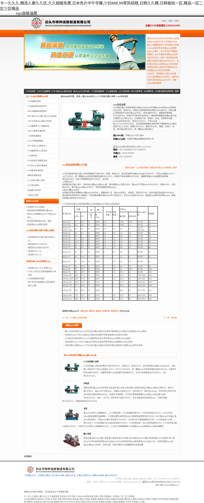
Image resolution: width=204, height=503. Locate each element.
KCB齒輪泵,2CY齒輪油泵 (38, 126)
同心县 (50, 502)
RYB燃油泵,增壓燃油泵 (37, 161)
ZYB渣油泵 (31, 91)
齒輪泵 (98, 311)
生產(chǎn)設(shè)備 (93, 31)
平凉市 (128, 502)
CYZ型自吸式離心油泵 (71, 204)
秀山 (89, 502)
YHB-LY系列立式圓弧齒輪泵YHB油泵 (42, 273)
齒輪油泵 (84, 311)
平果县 (154, 499)
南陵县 (114, 499)
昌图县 (100, 499)
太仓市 (70, 502)
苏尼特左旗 (162, 499)
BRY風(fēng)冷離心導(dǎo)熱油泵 (42, 116)
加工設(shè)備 (58, 475)
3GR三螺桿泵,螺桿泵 (36, 131)
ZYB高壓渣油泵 (34, 101)
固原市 (30, 502)
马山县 (27, 499)
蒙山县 (75, 499)
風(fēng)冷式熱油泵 (81, 91)
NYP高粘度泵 (33, 185)
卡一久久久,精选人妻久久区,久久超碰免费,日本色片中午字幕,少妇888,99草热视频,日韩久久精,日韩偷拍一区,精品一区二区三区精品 (79, 496)
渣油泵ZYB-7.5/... (35, 251)
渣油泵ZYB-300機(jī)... (36, 207)
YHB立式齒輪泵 (43, 91)
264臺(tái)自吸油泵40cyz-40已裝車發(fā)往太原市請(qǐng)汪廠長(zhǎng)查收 (98, 338)
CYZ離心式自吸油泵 (78, 318)
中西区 (83, 502)
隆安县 (127, 499)
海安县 (40, 499)
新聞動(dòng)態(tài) (125, 31)
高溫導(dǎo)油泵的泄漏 (37, 224)
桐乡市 (63, 502)
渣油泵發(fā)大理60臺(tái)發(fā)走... (41, 239)
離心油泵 (87, 434)
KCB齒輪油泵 (111, 91)
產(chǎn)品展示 (49, 31)
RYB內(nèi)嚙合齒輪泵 (37, 165)
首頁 (164, 21)
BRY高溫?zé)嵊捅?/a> (37, 146)
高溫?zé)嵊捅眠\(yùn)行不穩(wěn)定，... (41, 216)
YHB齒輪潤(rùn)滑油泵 (37, 151)
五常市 (76, 502)
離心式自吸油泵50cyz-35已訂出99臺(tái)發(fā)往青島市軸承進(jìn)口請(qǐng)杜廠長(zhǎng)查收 (105, 331)
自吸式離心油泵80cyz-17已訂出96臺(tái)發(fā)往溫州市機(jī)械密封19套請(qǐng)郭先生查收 (104, 345)
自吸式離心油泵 (80, 174)
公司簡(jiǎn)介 (30, 475)
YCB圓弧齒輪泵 (98, 91)
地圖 (176, 21)
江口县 (141, 502)
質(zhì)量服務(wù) (109, 31)
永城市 (107, 499)
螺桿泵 (92, 311)
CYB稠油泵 (32, 156)
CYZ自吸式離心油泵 (106, 96)
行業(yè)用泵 (33, 195)
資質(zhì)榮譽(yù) (63, 31)
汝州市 (95, 502)
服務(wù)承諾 (98, 475)
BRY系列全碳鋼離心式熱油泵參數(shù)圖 (41, 284)
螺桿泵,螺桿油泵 (34, 175)
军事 (59, 499)
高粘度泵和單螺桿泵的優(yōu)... (40, 210)
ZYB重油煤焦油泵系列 (37, 106)
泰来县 (120, 499)
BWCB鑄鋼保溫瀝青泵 (37, 111)
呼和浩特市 (67, 499)
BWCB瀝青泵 (136, 91)
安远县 (36, 502)
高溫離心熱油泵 (34, 190)
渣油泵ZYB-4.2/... (35, 255)
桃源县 (101, 502)
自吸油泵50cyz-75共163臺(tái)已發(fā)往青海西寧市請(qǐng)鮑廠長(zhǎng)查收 (99, 342)
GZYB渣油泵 (124, 91)
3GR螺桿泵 (148, 91)
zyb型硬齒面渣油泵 (36, 278)
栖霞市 (33, 499)
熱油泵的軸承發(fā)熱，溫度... (40, 221)
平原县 (87, 499)
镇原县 (56, 502)
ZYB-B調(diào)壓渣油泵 (62, 91)
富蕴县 (121, 502)
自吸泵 (174, 318)
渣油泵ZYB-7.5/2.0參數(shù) (40, 268)
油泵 (85, 409)
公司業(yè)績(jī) (77, 31)
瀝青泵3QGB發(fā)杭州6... (39, 248)
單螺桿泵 (106, 311)
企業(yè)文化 (70, 475)
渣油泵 (175, 58)
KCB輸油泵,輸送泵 (36, 170)
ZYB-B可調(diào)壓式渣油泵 (40, 121)
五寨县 (134, 499)
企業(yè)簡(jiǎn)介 (35, 31)
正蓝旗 (171, 499)
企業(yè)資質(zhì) (84, 475)
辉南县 (135, 502)
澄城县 (94, 499)
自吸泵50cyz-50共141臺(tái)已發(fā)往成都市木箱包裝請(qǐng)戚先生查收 (96, 335)
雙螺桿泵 (115, 311)
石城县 (108, 502)
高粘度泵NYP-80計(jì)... (38, 244)
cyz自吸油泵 (122, 96)
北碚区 (140, 499)
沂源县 (147, 499)
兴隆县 (115, 502)
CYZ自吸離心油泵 (91, 362)
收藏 (170, 21)
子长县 (47, 499)
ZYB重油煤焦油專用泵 (164, 91)
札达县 (43, 502)
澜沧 (81, 499)
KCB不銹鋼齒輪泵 (35, 141)
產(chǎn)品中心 (89, 96)
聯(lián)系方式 (140, 31)
